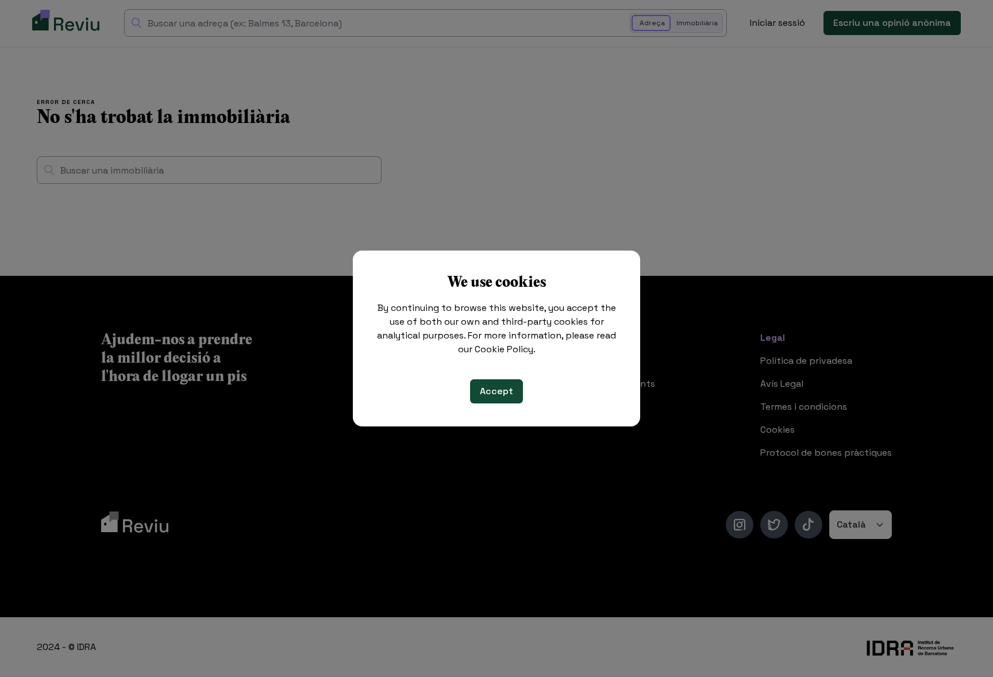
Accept (496, 391)
